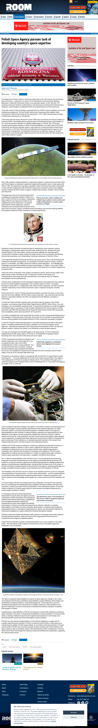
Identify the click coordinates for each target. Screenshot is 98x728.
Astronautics (19, 17)
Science (29, 17)
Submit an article (43, 695)
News (11, 17)
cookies (53, 721)
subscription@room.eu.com (86, 696)
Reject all (73, 717)
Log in (76, 1)
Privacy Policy (42, 701)
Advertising (23, 684)
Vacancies (5, 695)
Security (49, 17)
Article (4, 647)
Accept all (74, 712)
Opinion (66, 17)
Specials (58, 17)
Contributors (24, 688)
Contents (40, 684)
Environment (39, 17)
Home (4, 17)
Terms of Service (43, 698)
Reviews (82, 17)
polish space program (36, 647)
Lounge (74, 17)
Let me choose (18, 723)
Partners (22, 695)
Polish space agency (14, 647)
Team (3, 691)
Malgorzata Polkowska (9, 88)
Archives (40, 688)
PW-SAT (25, 647)
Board (4, 688)
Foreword (23, 691)
